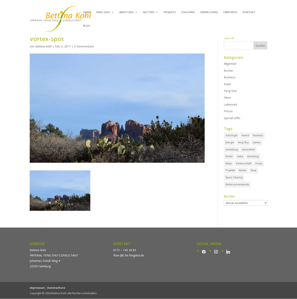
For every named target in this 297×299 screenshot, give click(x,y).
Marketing (253, 156)
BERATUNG (126, 12)
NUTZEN (148, 12)
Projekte (230, 170)
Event (227, 84)
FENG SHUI (103, 12)
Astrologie (231, 135)
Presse (228, 111)
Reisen (242, 170)
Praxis (258, 163)
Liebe (240, 156)
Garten (257, 142)
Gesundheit (248, 149)
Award (245, 135)
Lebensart (230, 104)
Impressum (37, 288)
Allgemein (230, 64)
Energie (229, 142)
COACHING (188, 12)
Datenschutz (56, 288)
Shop (253, 170)
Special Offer (232, 118)
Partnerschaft (243, 163)
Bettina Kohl (43, 46)
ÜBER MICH (230, 12)
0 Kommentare (84, 46)
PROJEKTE (169, 12)
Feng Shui (230, 91)
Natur (228, 163)
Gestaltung (231, 149)
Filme (227, 98)
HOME (87, 12)
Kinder (229, 156)
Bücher (228, 70)
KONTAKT (249, 12)
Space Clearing (233, 177)
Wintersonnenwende (237, 184)
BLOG (86, 25)
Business (230, 77)
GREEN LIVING (209, 12)
